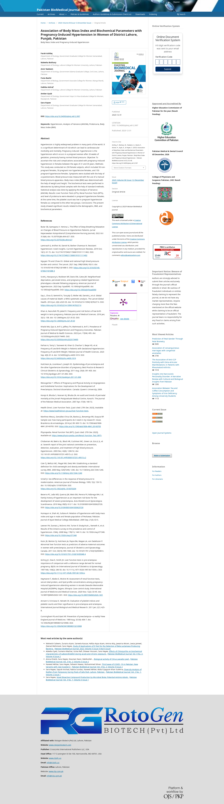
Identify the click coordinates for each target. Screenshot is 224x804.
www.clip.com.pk (56, 771)
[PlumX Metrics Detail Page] (123, 302)
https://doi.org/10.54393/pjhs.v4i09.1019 (58, 358)
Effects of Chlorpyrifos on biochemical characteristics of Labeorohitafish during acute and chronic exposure (94, 652)
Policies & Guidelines (80, 14)
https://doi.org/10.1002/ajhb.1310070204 (58, 488)
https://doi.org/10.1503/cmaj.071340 (61, 535)
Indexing (153, 14)
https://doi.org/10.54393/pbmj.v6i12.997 (62, 116)
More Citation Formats (122, 168)
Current (40, 14)
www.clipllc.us (55, 758)
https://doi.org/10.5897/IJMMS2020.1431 (85, 595)
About (62, 14)
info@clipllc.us (53, 762)
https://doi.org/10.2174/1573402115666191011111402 (64, 255)
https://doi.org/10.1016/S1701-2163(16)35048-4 (65, 554)
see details (124, 318)
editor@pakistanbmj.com (130, 255)
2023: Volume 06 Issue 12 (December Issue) (74, 23)
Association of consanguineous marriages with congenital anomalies (165, 350)
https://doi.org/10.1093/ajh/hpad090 (80, 289)
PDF (120, 102)
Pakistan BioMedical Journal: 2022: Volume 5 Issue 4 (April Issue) (83, 648)
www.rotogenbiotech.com (60, 745)
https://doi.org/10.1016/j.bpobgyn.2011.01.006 (61, 377)
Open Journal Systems (161, 433)
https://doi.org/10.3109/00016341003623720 (64, 507)
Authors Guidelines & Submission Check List (112, 14)
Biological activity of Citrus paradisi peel (111, 659)
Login (185, 2)
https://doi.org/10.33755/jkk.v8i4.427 (56, 240)
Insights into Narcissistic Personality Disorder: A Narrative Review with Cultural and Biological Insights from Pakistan (167, 378)
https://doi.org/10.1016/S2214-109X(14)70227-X (61, 305)
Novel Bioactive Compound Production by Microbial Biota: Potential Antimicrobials (92, 677)
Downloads (140, 14)
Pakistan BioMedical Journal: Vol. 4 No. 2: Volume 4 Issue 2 (97, 667)
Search (182, 14)
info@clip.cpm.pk (54, 776)
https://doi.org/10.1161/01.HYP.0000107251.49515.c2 (63, 457)
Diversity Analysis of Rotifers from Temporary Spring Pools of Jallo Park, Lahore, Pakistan (94, 670)
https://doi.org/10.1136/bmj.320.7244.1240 (63, 473)
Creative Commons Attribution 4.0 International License (127, 223)
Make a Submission (162, 455)
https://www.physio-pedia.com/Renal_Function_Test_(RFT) (76, 435)
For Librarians (157, 479)
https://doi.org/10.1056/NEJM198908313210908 (61, 626)
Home (43, 23)
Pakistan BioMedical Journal (58, 10)
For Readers (156, 471)
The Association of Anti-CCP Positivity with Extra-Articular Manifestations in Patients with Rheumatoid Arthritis (165, 363)
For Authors (156, 475)
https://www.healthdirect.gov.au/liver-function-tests (65, 411)
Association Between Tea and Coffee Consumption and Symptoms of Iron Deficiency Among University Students (164, 392)
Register (176, 2)
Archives (51, 14)
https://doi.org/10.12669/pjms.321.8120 (58, 321)
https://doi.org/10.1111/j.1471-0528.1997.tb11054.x (63, 573)
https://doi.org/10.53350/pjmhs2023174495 (59, 339)
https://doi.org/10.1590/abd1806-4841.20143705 (80, 426)
